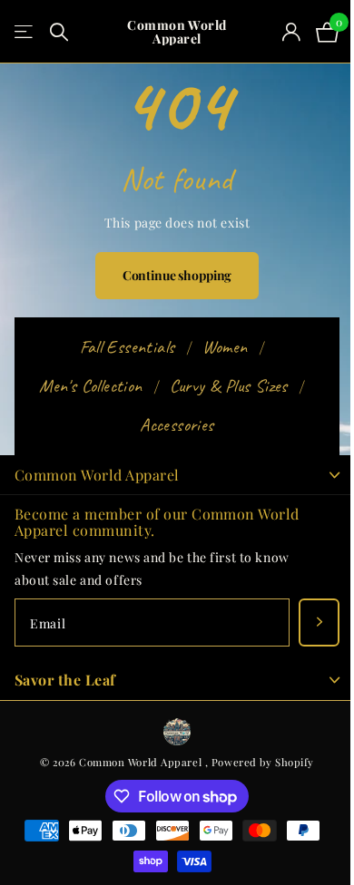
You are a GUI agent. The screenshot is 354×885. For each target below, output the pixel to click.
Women (225, 347)
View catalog (25, 32)
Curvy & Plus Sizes (229, 385)
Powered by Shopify (262, 762)
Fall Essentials (127, 347)
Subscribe (319, 622)
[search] (59, 32)
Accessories (176, 424)
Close (177, 474)
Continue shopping (177, 275)
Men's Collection (90, 385)
